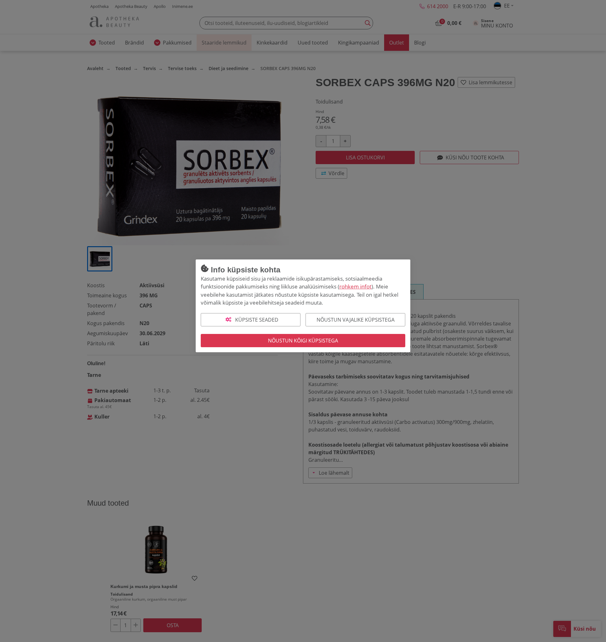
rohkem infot (355, 286)
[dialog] (303, 321)
